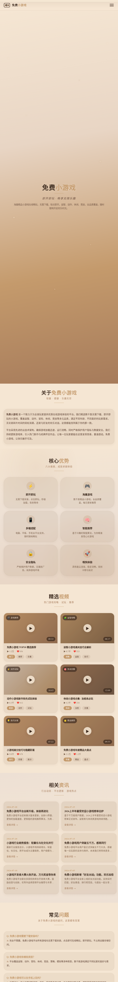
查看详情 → (12, 824)
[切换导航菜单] (111, 5)
